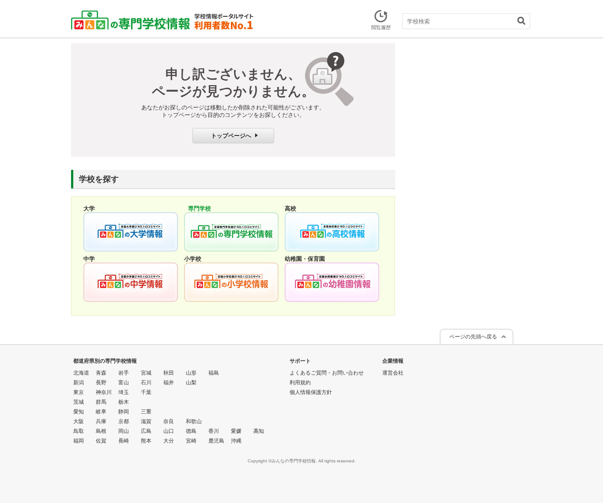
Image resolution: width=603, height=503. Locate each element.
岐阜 (101, 411)
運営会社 (392, 372)
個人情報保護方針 (311, 392)
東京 (78, 392)
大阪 (78, 421)
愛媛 (236, 431)
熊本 (146, 440)
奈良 (168, 421)
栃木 (123, 402)
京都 (123, 421)
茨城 (78, 402)
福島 (213, 372)
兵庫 (101, 421)
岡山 (123, 431)
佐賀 (101, 440)
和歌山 (194, 421)
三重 (146, 411)
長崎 (123, 440)
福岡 (78, 440)
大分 (168, 440)
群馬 (101, 402)
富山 (123, 382)
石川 (146, 382)
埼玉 (123, 392)
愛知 (78, 411)
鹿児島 (216, 440)
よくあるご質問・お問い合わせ (327, 372)
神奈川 (104, 392)
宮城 (146, 372)
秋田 (168, 372)
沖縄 (236, 440)
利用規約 (300, 382)
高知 (258, 431)
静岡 (123, 411)
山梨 (191, 382)
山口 (168, 431)
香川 (213, 431)
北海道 (81, 372)
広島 (146, 431)
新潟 (78, 382)
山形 (191, 372)
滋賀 (146, 421)
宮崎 (191, 440)
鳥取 (78, 431)
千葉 (146, 392)
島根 (101, 431)
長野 (101, 382)
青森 (101, 372)
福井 (168, 382)
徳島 (191, 431)
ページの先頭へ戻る (473, 337)
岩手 (123, 372)
